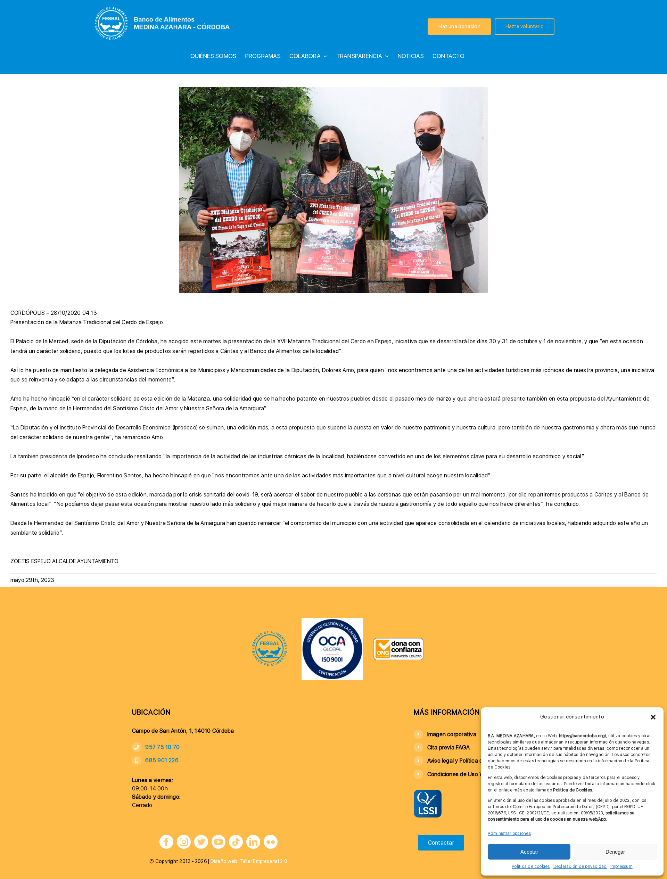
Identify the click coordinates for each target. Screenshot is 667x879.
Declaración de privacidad (580, 866)
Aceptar (529, 852)
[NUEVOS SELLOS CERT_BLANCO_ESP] (332, 620)
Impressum (621, 866)
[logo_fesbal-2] (269, 633)
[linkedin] (253, 842)
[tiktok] (236, 842)
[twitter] (201, 842)
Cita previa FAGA (448, 747)
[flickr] (271, 842)
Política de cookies (531, 866)
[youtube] (218, 842)
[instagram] (184, 842)
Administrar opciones (509, 833)
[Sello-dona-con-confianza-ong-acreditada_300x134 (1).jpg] (398, 640)
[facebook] (166, 842)
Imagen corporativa (451, 734)
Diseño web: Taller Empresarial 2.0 (249, 861)
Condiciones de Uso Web (459, 774)
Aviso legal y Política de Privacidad (470, 760)
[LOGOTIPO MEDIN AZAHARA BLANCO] (163, 5)
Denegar (615, 852)
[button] (653, 717)
